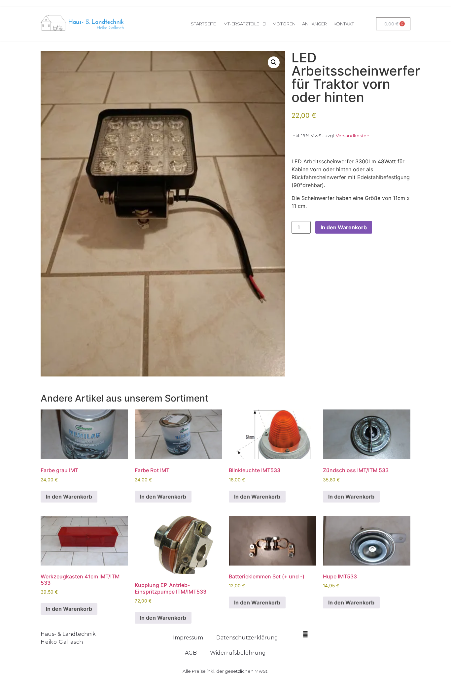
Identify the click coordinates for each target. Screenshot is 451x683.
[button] (274, 62)
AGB (191, 653)
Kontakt (343, 23)
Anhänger (314, 23)
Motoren (283, 23)
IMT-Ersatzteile (241, 23)
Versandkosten (352, 135)
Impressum (188, 637)
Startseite (203, 23)
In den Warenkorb (344, 227)
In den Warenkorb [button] (69, 496)
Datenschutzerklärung (247, 637)
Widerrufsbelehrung (238, 653)
